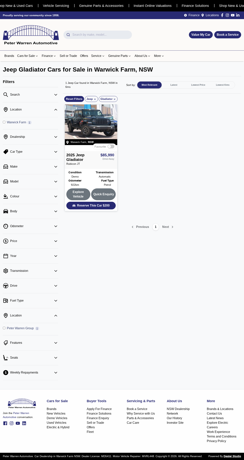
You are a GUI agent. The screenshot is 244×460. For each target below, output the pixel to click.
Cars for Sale (26, 55)
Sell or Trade (68, 55)
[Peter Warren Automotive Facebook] (223, 15)
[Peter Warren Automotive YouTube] (233, 15)
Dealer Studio (232, 456)
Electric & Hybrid (58, 427)
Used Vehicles (56, 422)
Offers (84, 55)
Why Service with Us (141, 413)
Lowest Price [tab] (198, 85)
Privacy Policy (216, 441)
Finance (194, 15)
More (157, 55)
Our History (174, 418)
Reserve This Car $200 (93, 205)
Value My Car (200, 34)
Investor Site (175, 422)
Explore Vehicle (78, 194)
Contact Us (214, 413)
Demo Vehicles (57, 418)
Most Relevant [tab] (149, 85)
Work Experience (218, 431)
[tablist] (186, 85)
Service (96, 55)
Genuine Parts (118, 55)
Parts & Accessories (140, 418)
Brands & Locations (220, 409)
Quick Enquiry (103, 194)
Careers (212, 427)
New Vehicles (56, 413)
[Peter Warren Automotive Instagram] (228, 15)
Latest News (215, 418)
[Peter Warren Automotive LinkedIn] (238, 15)
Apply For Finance (99, 409)
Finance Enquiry (98, 418)
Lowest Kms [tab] (223, 85)
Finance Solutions (99, 413)
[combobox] (97, 35)
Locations (212, 15)
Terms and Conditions (221, 436)
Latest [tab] (173, 85)
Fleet (90, 431)
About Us (141, 55)
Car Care (133, 422)
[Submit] (67, 35)
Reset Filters (74, 98)
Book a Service (228, 34)
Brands (9, 55)
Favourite (100, 146)
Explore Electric (217, 422)
